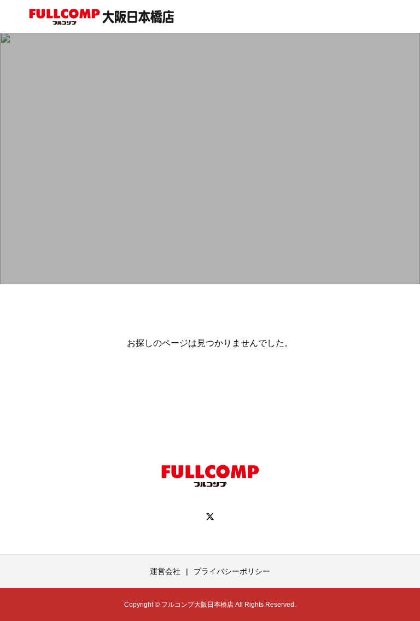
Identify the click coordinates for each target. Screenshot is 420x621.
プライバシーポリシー (232, 571)
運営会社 (165, 571)
